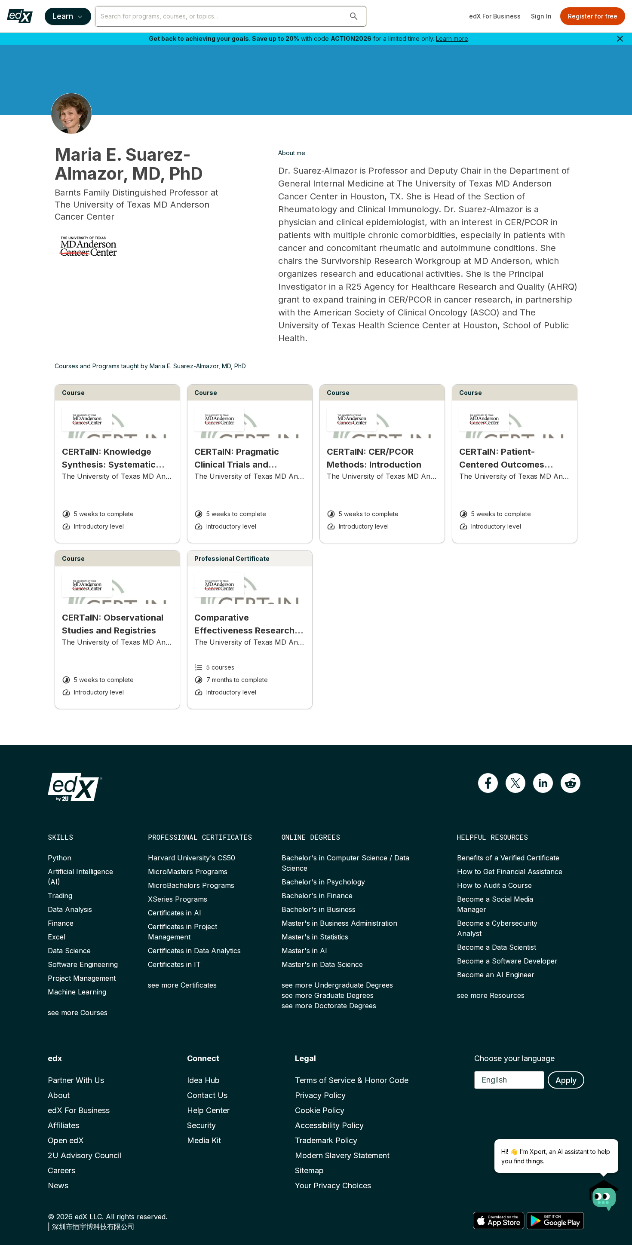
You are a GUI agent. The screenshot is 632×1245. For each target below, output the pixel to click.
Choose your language (514, 1058)
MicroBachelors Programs (191, 885)
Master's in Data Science (322, 964)
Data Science (69, 950)
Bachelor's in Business (319, 909)
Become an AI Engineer (495, 974)
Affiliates (63, 1125)
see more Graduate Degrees (328, 995)
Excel (56, 937)
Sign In (541, 16)
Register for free (592, 16)
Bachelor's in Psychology (323, 882)
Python (59, 857)
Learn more (452, 38)
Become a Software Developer (507, 961)
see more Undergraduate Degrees (337, 985)
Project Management (82, 978)
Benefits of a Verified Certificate (508, 857)
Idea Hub (203, 1080)
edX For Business (495, 16)
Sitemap (309, 1170)
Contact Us (207, 1095)
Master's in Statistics (315, 937)
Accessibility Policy (329, 1125)
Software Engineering (83, 964)
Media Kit (204, 1140)
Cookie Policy (319, 1110)
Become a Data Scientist (496, 947)
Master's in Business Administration (339, 923)
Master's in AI (304, 950)
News (58, 1185)
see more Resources (491, 995)
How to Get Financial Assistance (509, 871)
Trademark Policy (326, 1140)
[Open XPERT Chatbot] (604, 1192)
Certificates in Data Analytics (194, 950)
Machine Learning (77, 992)
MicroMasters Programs (187, 871)
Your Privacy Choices (333, 1185)
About (59, 1095)
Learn (62, 16)
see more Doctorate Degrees (329, 1005)
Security (201, 1125)
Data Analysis (70, 909)
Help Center (208, 1110)
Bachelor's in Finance (317, 895)
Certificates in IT (174, 964)
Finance (61, 923)
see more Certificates (182, 985)
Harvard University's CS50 (191, 857)
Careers (61, 1170)
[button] (354, 16)
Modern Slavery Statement (342, 1155)
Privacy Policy (320, 1095)
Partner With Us (76, 1080)
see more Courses (77, 1012)
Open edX (66, 1140)
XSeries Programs (177, 899)
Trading (60, 895)
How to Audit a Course (494, 885)
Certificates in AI (174, 913)
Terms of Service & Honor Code (351, 1080)
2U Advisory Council (84, 1155)
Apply (566, 1080)
